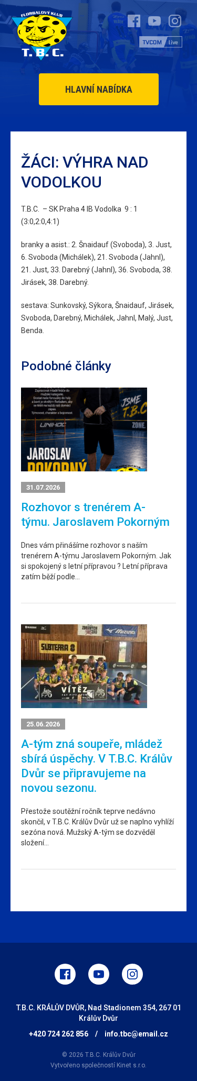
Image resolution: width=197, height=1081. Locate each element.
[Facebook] (65, 974)
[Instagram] (132, 974)
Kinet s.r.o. (132, 1065)
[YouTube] (98, 974)
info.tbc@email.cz (136, 1034)
